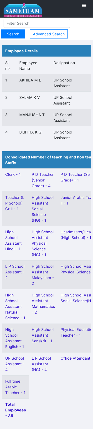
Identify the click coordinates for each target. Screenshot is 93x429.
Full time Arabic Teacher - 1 (15, 387)
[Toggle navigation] (84, 5)
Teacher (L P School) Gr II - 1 (14, 203)
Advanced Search (49, 34)
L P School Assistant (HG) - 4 (41, 364)
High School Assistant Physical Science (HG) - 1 (43, 243)
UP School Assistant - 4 (15, 364)
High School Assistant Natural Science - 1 (15, 306)
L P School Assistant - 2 (15, 272)
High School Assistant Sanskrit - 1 (43, 335)
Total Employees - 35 (15, 410)
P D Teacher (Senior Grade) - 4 (43, 180)
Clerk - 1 (13, 174)
